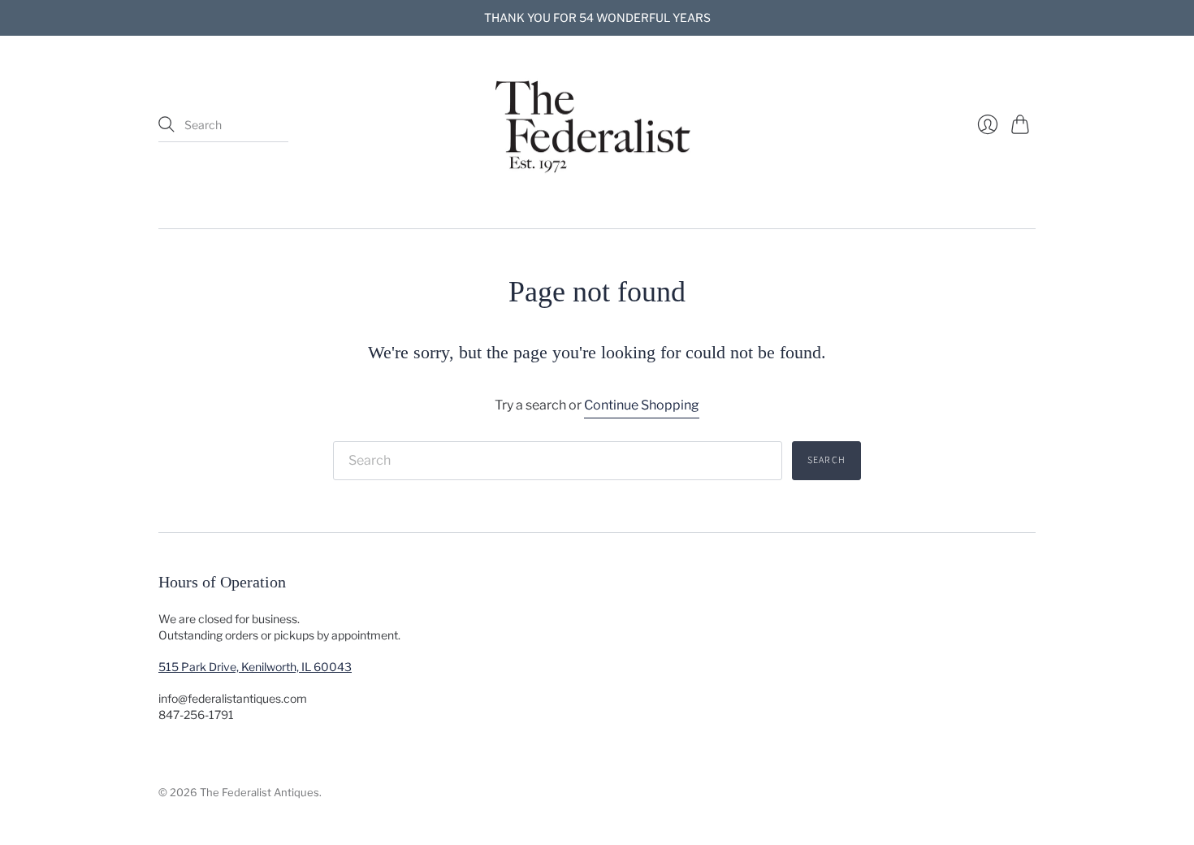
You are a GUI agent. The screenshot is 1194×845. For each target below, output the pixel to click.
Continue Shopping (641, 405)
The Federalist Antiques (259, 792)
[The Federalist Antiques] (597, 125)
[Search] (166, 124)
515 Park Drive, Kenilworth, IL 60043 (255, 667)
